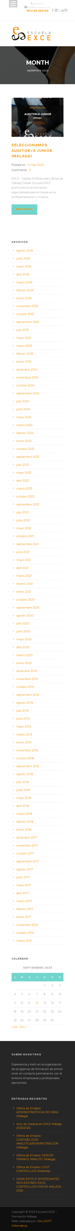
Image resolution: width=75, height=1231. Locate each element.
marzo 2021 (24, 576)
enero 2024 (24, 441)
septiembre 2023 (27, 457)
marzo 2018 (24, 814)
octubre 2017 (25, 853)
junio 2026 (23, 258)
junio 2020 (23, 631)
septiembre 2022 (27, 504)
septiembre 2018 (27, 766)
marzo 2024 (24, 425)
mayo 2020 (24, 639)
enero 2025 (23, 361)
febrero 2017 (24, 909)
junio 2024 (23, 409)
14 (37, 1003)
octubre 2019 (25, 687)
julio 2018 (22, 782)
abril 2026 (22, 274)
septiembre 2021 (27, 544)
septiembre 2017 (27, 861)
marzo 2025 (24, 346)
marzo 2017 (24, 901)
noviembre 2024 (27, 377)
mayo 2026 (23, 266)
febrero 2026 (24, 290)
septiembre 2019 (27, 695)
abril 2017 (22, 893)
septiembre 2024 (27, 393)
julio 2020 (22, 623)
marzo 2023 (24, 488)
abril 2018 (22, 806)
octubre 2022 (25, 496)
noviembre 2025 (27, 306)
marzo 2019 (24, 734)
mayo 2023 (23, 472)
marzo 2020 (24, 655)
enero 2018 (24, 829)
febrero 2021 (24, 584)
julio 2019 (22, 710)
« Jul (14, 1027)
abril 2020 (22, 647)
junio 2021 (23, 552)
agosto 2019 (24, 703)
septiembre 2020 (28, 607)
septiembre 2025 (27, 322)
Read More (24, 209)
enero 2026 (24, 298)
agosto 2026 (24, 250)
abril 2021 (22, 568)
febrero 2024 (25, 433)
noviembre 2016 (27, 925)
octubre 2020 (25, 599)
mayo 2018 (23, 798)
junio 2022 (23, 520)
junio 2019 (23, 718)
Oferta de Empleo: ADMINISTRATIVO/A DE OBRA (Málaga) (37, 1112)
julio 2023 (22, 465)
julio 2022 (22, 512)
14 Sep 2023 (36, 165)
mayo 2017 (23, 885)
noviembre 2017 (27, 845)
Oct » (23, 1027)
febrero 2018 (24, 822)
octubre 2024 (25, 385)
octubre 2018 (25, 758)
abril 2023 (22, 480)
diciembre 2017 (26, 837)
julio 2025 (22, 330)
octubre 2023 (25, 449)
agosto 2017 (24, 869)
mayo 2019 (23, 726)
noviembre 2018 (27, 750)
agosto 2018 (24, 774)
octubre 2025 (25, 314)
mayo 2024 (24, 417)
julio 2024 (22, 401)
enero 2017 (23, 917)
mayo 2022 (23, 528)
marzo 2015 (24, 941)
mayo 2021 (23, 560)
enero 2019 (23, 742)
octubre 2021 (25, 536)
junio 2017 (23, 877)
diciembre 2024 (26, 369)
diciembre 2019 (26, 671)
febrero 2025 (24, 353)
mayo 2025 (23, 338)
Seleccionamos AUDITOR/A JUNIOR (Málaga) (32, 150)
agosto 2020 (24, 615)
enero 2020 (24, 663)
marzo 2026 (24, 282)
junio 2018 (23, 790)
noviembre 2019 (27, 679)
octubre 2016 (25, 933)
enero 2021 (23, 591)
